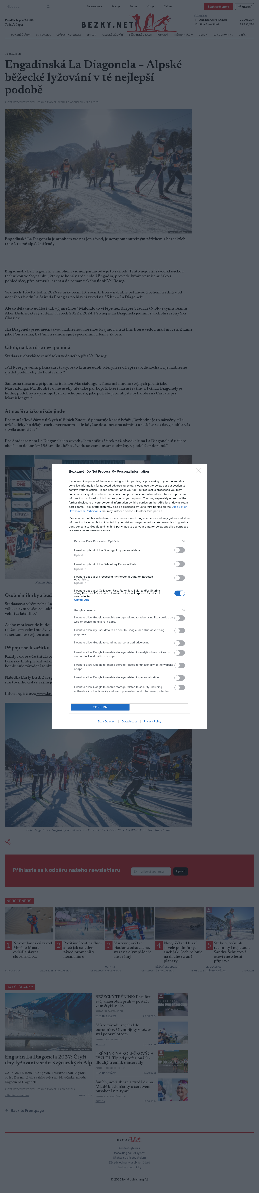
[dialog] (129, 596)
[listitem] (129, 541)
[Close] (199, 472)
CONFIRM (100, 707)
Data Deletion (106, 721)
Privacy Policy (152, 721)
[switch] (179, 550)
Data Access (129, 721)
